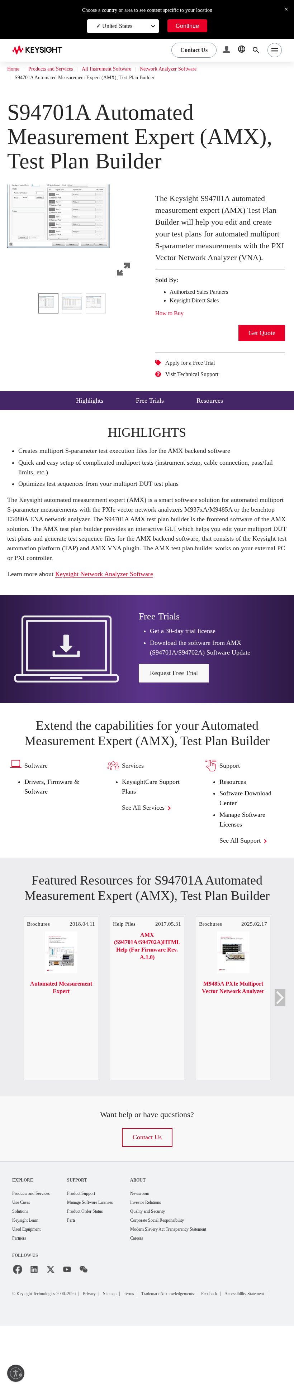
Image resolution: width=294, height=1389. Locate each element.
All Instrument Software (122, 69)
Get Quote (262, 345)
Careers (158, 1292)
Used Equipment (29, 1283)
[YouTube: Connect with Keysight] (67, 1323)
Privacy (106, 1347)
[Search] (256, 50)
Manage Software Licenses (104, 1255)
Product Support (93, 1246)
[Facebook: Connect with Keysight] (17, 1323)
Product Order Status (98, 1264)
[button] (227, 50)
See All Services (148, 844)
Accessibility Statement (44, 1356)
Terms (153, 1347)
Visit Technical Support (197, 386)
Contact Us (147, 1190)
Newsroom (161, 1246)
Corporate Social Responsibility (183, 1274)
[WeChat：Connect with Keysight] (83, 1323)
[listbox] (74, 303)
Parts (81, 1274)
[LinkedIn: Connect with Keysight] (34, 1323)
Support (87, 1232)
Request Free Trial (174, 694)
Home (14, 69)
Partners (20, 1292)
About (158, 1232)
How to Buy (172, 325)
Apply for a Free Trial (194, 374)
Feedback (251, 1347)
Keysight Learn (27, 1274)
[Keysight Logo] (39, 50)
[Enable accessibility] (15, 1373)
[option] (48, 303)
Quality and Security (171, 1264)
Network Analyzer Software (192, 69)
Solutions (22, 1264)
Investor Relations (169, 1255)
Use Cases (23, 1255)
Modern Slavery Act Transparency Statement (196, 1283)
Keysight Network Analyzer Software (117, 595)
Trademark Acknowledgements (200, 1347)
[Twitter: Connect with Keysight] (50, 1323)
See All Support (244, 877)
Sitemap (130, 1347)
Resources (235, 819)
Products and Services (57, 69)
